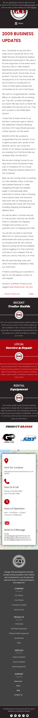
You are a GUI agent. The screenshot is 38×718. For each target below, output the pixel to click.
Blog (18, 690)
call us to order (29, 5)
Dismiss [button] (34, 8)
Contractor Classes (19, 605)
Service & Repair (19, 662)
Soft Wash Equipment (19, 629)
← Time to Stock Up (11, 294)
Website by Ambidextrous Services (19, 711)
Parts (19, 643)
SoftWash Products (19, 283)
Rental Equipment (19, 667)
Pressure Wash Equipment (19, 633)
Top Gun (29, 287)
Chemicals (19, 624)
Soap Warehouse (16, 287)
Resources (18, 681)
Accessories (19, 638)
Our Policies (19, 600)
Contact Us (18, 695)
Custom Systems (19, 657)
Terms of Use (19, 610)
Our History (19, 595)
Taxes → (32, 294)
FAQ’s (18, 686)
